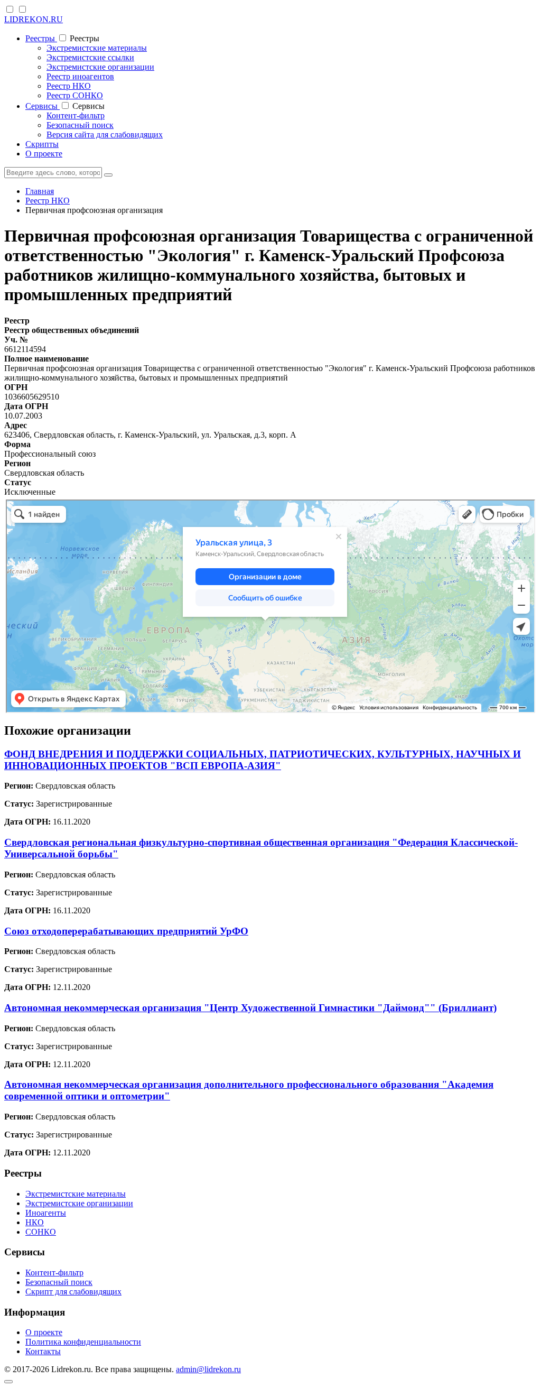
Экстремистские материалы (96, 47)
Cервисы (42, 105)
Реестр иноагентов (80, 76)
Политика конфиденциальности (83, 1341)
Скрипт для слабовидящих (73, 1291)
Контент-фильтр (75, 115)
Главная (39, 191)
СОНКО (40, 1231)
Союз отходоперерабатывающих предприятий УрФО (126, 931)
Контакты (43, 1351)
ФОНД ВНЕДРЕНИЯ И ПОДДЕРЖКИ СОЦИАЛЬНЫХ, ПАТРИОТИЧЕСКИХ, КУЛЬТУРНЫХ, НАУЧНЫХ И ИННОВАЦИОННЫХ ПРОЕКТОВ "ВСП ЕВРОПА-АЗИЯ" (262, 759)
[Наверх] (8, 1381)
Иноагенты (45, 1212)
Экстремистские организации (100, 66)
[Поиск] (108, 175)
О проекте (43, 153)
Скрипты (42, 144)
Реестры (41, 38)
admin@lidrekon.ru (208, 1369)
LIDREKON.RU (33, 19)
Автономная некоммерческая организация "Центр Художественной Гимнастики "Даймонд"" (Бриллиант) (250, 1007)
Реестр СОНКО (74, 95)
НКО (34, 1222)
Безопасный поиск (80, 125)
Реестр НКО (68, 85)
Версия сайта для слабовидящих (104, 134)
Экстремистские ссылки (90, 57)
